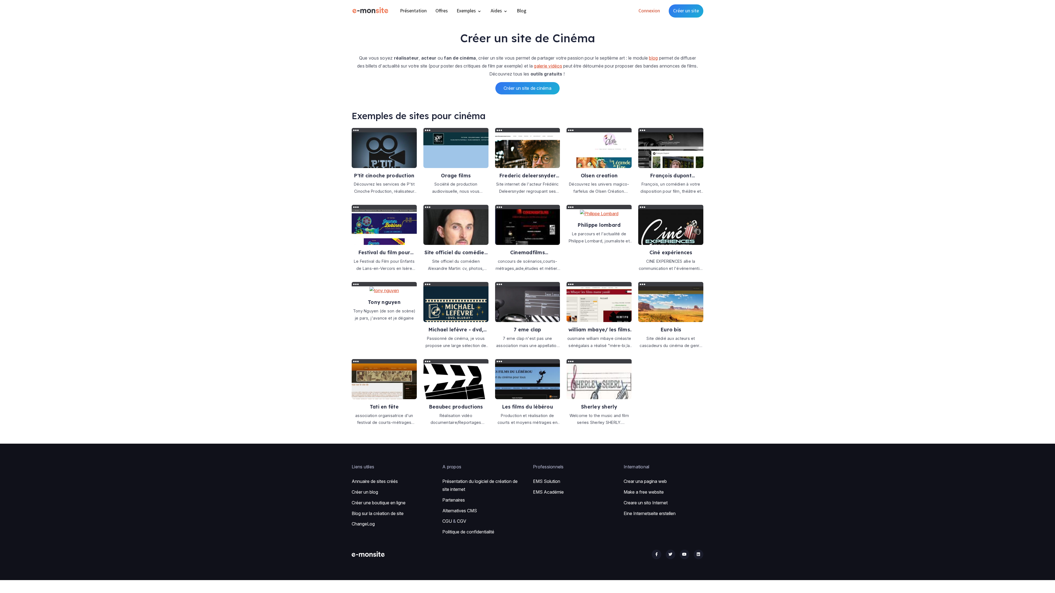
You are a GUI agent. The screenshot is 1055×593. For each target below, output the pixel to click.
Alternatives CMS (459, 510)
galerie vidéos (548, 66)
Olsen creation (599, 175)
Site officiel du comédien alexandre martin (455, 252)
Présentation (413, 11)
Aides (497, 11)
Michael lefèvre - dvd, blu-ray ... (456, 329)
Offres (441, 11)
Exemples (467, 11)
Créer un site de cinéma (527, 88)
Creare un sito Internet (646, 502)
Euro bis (670, 329)
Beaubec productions (456, 407)
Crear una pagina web (645, 481)
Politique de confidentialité (468, 532)
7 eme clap (527, 329)
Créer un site (686, 11)
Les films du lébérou (527, 407)
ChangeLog (363, 524)
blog (653, 58)
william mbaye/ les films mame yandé (599, 329)
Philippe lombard (599, 225)
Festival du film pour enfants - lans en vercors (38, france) (384, 252)
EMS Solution (546, 481)
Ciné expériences (670, 252)
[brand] (371, 11)
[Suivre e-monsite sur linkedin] (698, 554)
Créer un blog (365, 492)
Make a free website (644, 492)
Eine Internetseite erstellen (650, 513)
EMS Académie (548, 492)
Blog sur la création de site (378, 513)
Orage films (456, 175)
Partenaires (453, 500)
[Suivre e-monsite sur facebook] (656, 554)
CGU (447, 521)
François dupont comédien (671, 175)
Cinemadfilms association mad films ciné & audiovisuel (527, 252)
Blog (521, 11)
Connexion (649, 11)
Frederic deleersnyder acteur (527, 175)
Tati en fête (384, 407)
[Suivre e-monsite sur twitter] (670, 554)
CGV (461, 521)
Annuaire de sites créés (375, 481)
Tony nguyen (384, 302)
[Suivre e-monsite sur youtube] (684, 554)
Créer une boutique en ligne (379, 502)
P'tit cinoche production (384, 175)
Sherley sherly (599, 407)
